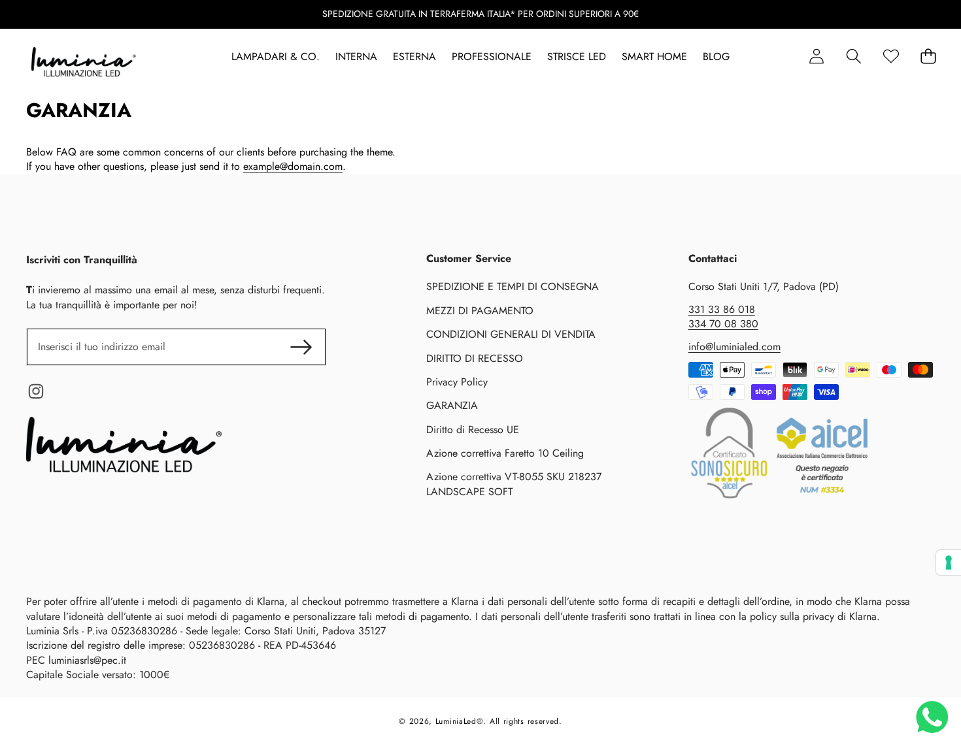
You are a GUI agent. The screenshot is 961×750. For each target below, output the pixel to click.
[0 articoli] (928, 56)
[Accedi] (816, 56)
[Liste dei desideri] (890, 56)
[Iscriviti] (300, 347)
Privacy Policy (457, 381)
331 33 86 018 (721, 309)
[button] (853, 56)
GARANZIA (452, 405)
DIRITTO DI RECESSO (474, 358)
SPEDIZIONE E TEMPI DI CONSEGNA (512, 286)
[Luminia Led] (83, 64)
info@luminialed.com (734, 346)
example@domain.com (293, 166)
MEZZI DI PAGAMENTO (479, 310)
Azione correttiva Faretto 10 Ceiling (505, 453)
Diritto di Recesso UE (472, 429)
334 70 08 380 (723, 323)
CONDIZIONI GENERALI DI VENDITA (511, 334)
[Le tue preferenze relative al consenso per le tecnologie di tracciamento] (948, 562)
